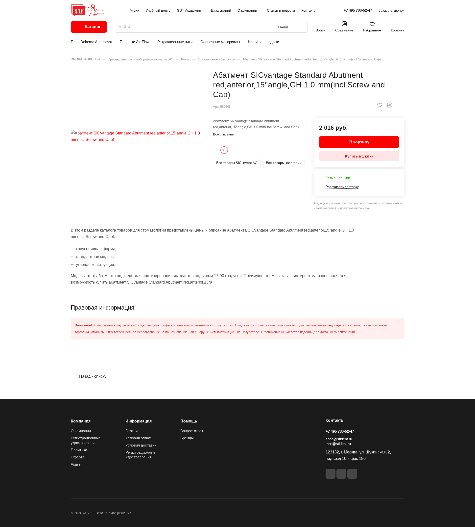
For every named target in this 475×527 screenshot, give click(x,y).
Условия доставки (140, 445)
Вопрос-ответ (191, 431)
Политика (79, 450)
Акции (76, 464)
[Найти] (301, 27)
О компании (81, 431)
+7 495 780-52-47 (358, 10)
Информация (138, 421)
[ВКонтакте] (330, 474)
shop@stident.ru (339, 439)
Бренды (187, 438)
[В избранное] (379, 105)
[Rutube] (341, 474)
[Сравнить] (389, 105)
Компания (81, 421)
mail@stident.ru (338, 444)
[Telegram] (352, 474)
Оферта (77, 457)
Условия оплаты (139, 438)
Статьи (131, 431)
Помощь (188, 421)
